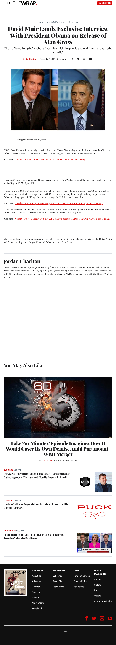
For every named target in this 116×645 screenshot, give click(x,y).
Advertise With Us (103, 601)
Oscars (97, 595)
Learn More (58, 586)
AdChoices (78, 586)
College (97, 584)
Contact (36, 586)
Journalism (74, 22)
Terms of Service (81, 575)
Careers (36, 592)
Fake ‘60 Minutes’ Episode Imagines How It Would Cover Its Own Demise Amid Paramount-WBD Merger (58, 448)
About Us (36, 575)
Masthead (37, 597)
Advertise (36, 581)
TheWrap (38, 570)
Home (40, 22)
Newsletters (38, 603)
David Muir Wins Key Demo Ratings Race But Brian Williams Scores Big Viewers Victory (59, 203)
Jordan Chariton (29, 59)
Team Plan (58, 581)
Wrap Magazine (100, 572)
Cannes (98, 579)
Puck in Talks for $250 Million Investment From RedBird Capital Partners (37, 506)
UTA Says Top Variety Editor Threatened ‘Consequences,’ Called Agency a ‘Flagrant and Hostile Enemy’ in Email (37, 475)
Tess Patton (47, 460)
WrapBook (37, 608)
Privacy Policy (80, 581)
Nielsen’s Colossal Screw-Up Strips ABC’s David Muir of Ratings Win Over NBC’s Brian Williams (62, 218)
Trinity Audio (31, 140)
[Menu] (7, 3)
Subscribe (105, 3)
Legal (77, 570)
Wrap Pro (59, 570)
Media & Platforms (56, 22)
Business (8, 470)
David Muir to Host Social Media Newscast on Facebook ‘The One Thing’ (50, 159)
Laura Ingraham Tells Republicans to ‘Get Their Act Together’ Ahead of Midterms (33, 536)
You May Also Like (23, 365)
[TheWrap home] (25, 3)
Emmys (98, 590)
